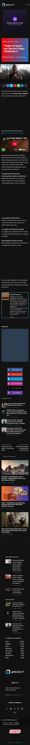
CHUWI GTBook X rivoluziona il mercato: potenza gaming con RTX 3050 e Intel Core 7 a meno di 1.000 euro (16, 412)
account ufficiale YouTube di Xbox (13, 133)
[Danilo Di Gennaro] (5, 305)
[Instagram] (12, 316)
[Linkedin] (22, 85)
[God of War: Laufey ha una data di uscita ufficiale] (8, 590)
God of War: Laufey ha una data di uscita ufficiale (18, 590)
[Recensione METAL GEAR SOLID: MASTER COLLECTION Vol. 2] (4, 405)
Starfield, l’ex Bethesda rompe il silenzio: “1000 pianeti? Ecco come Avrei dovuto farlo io (13, 478)
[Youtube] (22, 708)
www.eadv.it (11, 742)
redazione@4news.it (16, 695)
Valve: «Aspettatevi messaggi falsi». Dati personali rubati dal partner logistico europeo (14, 504)
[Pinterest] (15, 85)
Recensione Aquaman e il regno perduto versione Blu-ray (22, 448)
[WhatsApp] (18, 85)
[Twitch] (14, 712)
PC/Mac (16, 41)
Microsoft (10, 41)
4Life (3, 534)
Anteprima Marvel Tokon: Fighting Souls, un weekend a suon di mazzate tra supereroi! (18, 579)
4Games (4, 41)
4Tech (7, 417)
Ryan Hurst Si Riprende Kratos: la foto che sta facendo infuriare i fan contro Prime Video (14, 530)
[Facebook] (7, 85)
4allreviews (9, 425)
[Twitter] (11, 85)
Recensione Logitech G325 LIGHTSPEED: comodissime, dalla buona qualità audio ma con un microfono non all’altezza (16, 430)
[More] (25, 85)
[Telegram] (10, 708)
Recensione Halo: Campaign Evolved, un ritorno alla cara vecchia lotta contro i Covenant (15, 421)
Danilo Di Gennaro (9, 57)
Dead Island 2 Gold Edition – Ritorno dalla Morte (8, 448)
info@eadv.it (19, 742)
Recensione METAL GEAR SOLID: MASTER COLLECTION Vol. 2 (15, 404)
